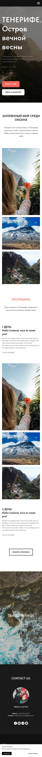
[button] (11, 415)
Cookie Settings (33, 753)
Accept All (7, 753)
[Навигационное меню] (38, 3)
